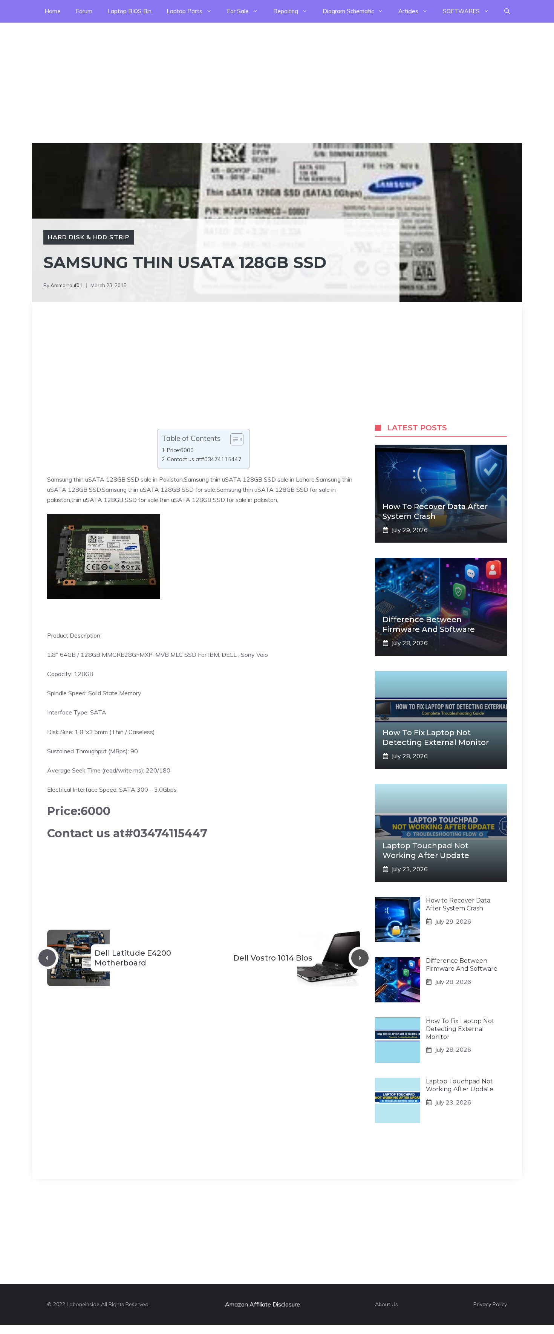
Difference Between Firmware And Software (461, 964)
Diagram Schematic (348, 11)
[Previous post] (47, 958)
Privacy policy (490, 1304)
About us (386, 1304)
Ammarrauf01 (67, 285)
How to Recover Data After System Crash (458, 904)
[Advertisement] (226, 75)
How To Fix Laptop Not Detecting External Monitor (460, 1028)
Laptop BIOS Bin (129, 11)
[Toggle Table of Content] (233, 439)
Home (52, 11)
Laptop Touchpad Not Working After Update (459, 1085)
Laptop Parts (184, 11)
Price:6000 (180, 450)
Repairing (285, 11)
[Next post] (360, 958)
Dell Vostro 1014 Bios (272, 957)
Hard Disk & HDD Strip (89, 237)
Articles (408, 11)
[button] (507, 11)
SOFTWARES (461, 11)
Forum (84, 11)
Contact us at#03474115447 (204, 459)
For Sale (238, 11)
